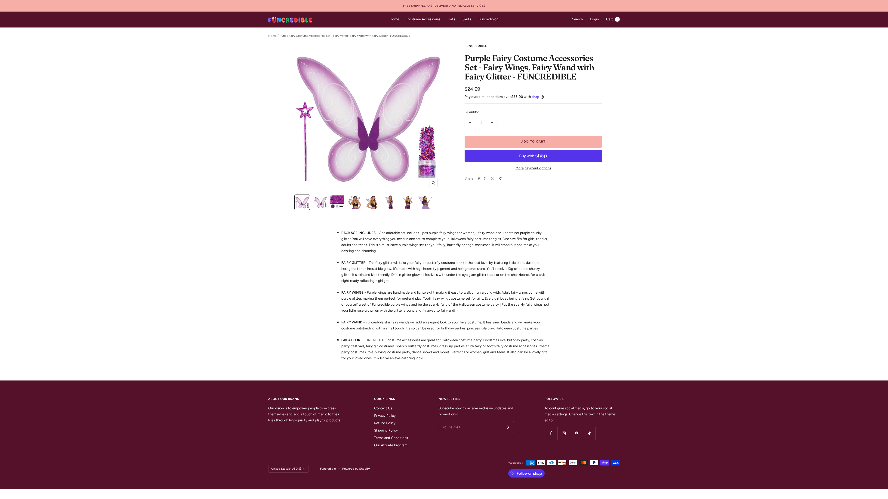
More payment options (533, 168)
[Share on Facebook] (479, 178)
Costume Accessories (423, 19)
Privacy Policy (385, 416)
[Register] (507, 427)
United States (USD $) (286, 468)
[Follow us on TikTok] (589, 433)
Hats (451, 19)
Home (394, 19)
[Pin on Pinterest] (485, 178)
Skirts (466, 19)
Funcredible (476, 46)
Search (577, 19)
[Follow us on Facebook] (551, 433)
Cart (612, 19)
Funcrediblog (488, 19)
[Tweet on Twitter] (492, 178)
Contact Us (383, 408)
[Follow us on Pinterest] (576, 433)
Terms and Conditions (391, 438)
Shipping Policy (386, 430)
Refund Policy (384, 423)
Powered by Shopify (356, 468)
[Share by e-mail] (500, 178)
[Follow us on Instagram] (563, 433)
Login (594, 19)
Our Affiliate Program (390, 445)
